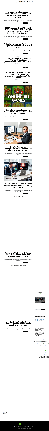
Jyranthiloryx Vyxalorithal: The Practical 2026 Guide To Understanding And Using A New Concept (18, 75)
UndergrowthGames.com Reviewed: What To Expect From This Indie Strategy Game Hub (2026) (18, 14)
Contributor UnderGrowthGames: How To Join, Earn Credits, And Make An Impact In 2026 (18, 254)
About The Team (32, 4)
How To (18, 70)
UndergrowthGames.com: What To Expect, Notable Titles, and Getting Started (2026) (18, 185)
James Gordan (18, 63)
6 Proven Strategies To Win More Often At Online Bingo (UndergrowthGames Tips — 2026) (18, 60)
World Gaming (24, 4)
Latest (28, 4)
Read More (25, 53)
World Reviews (15, 4)
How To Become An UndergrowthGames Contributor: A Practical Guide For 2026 (18, 148)
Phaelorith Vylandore (18, 79)
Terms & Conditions (18, 426)
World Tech (19, 4)
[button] (44, 295)
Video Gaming (18, 10)
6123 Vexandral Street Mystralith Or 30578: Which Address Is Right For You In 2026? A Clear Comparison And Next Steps (18, 30)
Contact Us (37, 4)
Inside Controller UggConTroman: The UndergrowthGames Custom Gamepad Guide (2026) (18, 323)
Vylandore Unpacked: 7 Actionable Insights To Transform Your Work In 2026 (18, 45)
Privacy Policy (24, 426)
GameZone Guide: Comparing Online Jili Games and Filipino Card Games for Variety (18, 112)
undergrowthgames (37, 335)
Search (43, 309)
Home (11, 4)
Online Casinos (18, 56)
